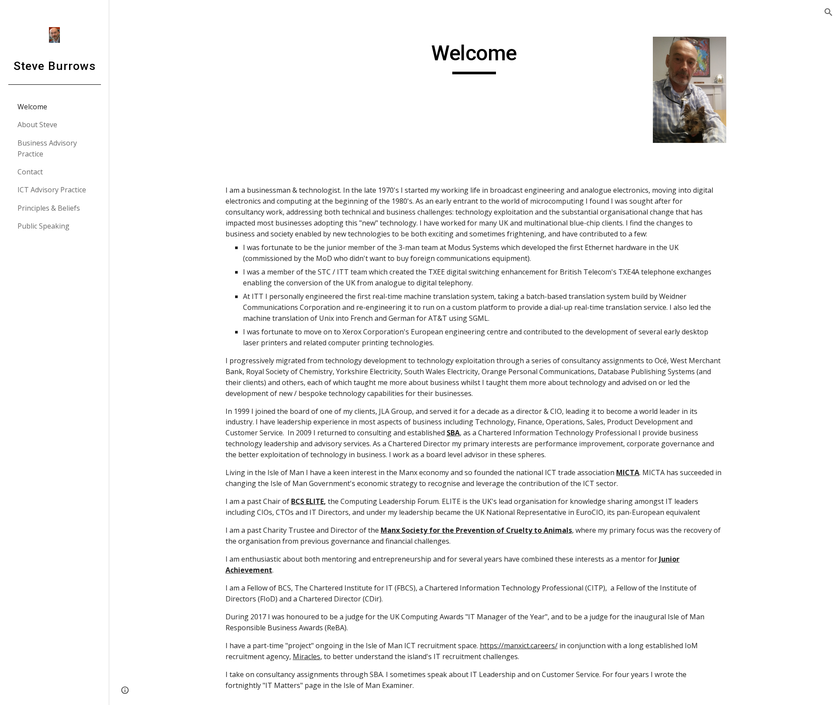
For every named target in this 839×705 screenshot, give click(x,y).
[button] (828, 12)
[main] (474, 57)
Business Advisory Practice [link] (47, 148)
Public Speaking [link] (43, 226)
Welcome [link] (32, 106)
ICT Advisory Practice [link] (51, 189)
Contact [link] (30, 172)
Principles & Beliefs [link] (48, 208)
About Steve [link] (37, 124)
